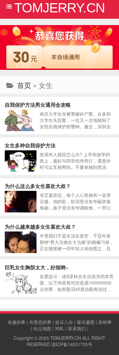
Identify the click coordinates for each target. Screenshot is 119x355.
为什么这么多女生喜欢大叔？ (38, 186)
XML (59, 328)
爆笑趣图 (86, 322)
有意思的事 (40, 322)
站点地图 (42, 328)
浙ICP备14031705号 (71, 344)
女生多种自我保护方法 (30, 145)
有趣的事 (16, 322)
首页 (24, 85)
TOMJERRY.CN (65, 338)
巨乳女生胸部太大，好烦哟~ (37, 267)
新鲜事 (105, 322)
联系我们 (77, 328)
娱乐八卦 (64, 322)
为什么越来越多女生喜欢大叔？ (40, 226)
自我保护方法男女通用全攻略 (38, 104)
